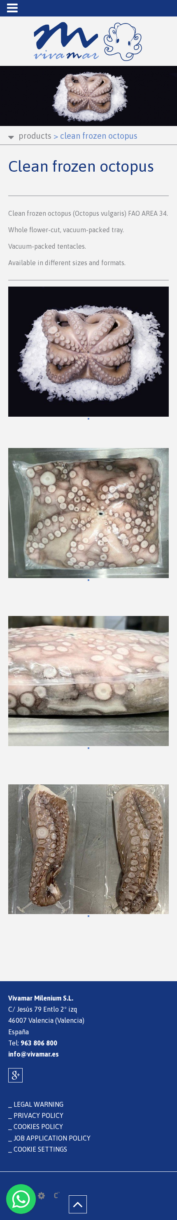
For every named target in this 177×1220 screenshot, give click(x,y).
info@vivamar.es (33, 1054)
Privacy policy (38, 1115)
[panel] (41, 1196)
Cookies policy (38, 1126)
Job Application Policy (52, 1138)
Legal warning (38, 1104)
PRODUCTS (35, 135)
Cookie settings (40, 1149)
